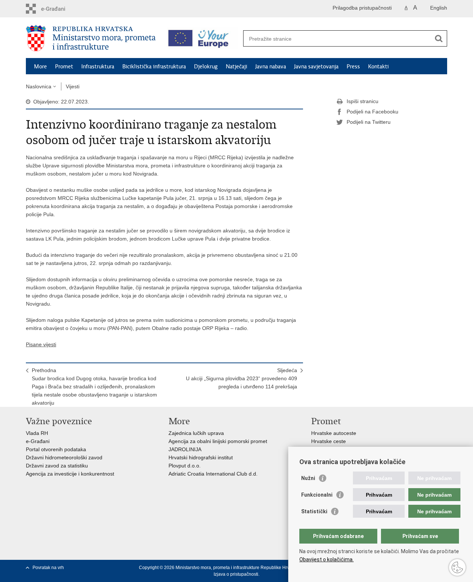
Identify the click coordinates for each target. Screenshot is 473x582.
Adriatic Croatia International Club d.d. (213, 474)
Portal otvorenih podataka (56, 449)
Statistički (314, 511)
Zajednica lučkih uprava (196, 433)
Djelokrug (206, 66)
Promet (64, 66)
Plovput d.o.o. (185, 466)
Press (353, 66)
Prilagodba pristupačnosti (362, 8)
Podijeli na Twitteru (369, 122)
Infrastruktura (97, 66)
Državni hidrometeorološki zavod (64, 457)
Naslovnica (38, 86)
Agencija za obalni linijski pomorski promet (218, 441)
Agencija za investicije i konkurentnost (70, 474)
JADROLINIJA (185, 449)
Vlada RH (37, 433)
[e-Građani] (57, 9)
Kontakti (378, 66)
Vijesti (72, 86)
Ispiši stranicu (362, 101)
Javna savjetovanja (316, 66)
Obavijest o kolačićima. (326, 559)
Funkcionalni (317, 495)
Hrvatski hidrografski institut (201, 457)
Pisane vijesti (41, 344)
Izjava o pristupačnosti (236, 574)
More (40, 66)
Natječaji (236, 66)
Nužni (308, 478)
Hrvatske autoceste (333, 433)
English (438, 8)
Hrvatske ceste (328, 441)
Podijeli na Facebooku (372, 112)
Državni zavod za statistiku (57, 466)
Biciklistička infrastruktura (154, 66)
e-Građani (38, 441)
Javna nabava (270, 66)
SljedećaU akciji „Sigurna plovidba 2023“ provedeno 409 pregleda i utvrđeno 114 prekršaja (241, 378)
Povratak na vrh (48, 567)
